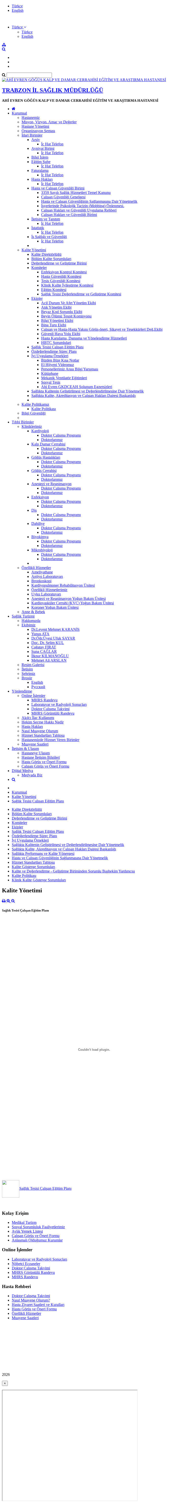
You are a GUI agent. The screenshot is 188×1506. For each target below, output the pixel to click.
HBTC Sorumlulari (56, 343)
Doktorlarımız (52, 440)
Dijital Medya (22, 771)
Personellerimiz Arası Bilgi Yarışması (69, 369)
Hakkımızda (31, 621)
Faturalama (39, 170)
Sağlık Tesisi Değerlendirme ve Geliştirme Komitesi (81, 294)
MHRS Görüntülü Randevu (52, 713)
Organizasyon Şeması (38, 131)
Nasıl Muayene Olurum (40, 731)
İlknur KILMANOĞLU (50, 656)
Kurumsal (19, 113)
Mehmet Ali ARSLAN (49, 660)
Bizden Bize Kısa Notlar (60, 360)
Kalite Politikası (43, 409)
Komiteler (39, 268)
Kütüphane (49, 373)
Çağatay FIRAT (43, 647)
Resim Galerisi (33, 665)
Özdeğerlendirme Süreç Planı (54, 351)
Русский (38, 687)
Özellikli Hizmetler (36, 568)
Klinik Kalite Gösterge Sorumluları (39, 880)
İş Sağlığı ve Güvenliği (49, 237)
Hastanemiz (31, 117)
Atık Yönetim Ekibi (56, 307)
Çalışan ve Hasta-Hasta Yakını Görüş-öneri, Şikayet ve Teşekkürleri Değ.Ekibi (102, 329)
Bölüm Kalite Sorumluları (51, 259)
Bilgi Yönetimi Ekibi (57, 320)
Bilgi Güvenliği (34, 413)
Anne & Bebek (33, 612)
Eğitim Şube (40, 162)
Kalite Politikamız (35, 404)
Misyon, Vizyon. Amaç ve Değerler (49, 122)
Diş (34, 510)
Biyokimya (39, 537)
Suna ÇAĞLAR (44, 651)
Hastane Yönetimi (35, 126)
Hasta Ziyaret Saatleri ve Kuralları (38, 1305)
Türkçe (17, 6)
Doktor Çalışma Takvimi (50, 709)
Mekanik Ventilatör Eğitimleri (64, 378)
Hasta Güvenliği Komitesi (61, 276)
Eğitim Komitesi (53, 290)
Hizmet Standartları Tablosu (43, 735)
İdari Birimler (32, 135)
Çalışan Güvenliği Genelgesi (63, 197)
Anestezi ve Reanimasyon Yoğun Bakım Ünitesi (68, 598)
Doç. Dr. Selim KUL (47, 643)
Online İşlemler (33, 696)
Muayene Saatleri (35, 744)
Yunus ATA (40, 634)
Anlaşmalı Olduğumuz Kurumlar (37, 1240)
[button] (19, 27)
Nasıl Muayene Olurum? (31, 1300)
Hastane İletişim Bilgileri (41, 757)
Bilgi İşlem (39, 157)
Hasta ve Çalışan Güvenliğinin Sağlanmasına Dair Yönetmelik (89, 201)
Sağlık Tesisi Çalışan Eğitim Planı (57, 347)
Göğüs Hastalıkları (45, 457)
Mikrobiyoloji (42, 550)
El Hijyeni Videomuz (57, 365)
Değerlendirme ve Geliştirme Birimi (59, 263)
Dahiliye (38, 523)
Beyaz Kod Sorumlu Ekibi (61, 312)
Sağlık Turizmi (23, 616)
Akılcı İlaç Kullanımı (38, 718)
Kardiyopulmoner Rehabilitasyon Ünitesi (63, 585)
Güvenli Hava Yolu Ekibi (60, 334)
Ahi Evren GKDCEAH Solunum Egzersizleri (76, 387)
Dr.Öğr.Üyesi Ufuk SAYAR (53, 638)
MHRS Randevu (44, 700)
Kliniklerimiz (32, 426)
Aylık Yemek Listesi (27, 1231)
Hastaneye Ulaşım (36, 753)
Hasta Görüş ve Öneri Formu (44, 762)
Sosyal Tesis (50, 382)
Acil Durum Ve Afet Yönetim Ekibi (68, 303)
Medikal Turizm (24, 1222)
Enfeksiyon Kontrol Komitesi (64, 272)
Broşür (27, 678)
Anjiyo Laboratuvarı (47, 576)
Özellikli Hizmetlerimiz (49, 590)
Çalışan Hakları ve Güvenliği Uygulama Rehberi (79, 210)
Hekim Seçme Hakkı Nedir (43, 722)
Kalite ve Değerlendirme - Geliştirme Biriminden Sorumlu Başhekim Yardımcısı (73, 871)
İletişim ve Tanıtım (45, 219)
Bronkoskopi (41, 581)
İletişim (27, 669)
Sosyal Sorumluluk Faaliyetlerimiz (38, 1227)
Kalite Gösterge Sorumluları (33, 867)
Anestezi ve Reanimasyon (51, 484)
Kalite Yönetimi (34, 250)
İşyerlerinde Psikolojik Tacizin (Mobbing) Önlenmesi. (82, 206)
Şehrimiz (28, 673)
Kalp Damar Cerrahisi (48, 444)
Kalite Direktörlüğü (46, 254)
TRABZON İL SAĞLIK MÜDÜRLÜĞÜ (52, 90)
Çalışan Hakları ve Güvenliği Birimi (69, 215)
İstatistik (37, 228)
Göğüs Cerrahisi (44, 470)
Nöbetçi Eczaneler (26, 1264)
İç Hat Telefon (52, 144)
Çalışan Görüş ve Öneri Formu (45, 766)
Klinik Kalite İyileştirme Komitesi (67, 285)
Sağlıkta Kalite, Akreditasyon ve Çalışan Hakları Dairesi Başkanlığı (83, 395)
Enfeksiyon (40, 497)
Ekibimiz (28, 625)
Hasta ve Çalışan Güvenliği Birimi (57, 188)
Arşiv (35, 140)
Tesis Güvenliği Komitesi (60, 281)
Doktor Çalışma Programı (61, 435)
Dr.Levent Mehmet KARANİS (55, 629)
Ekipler (37, 298)
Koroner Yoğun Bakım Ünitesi (55, 607)
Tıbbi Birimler (23, 422)
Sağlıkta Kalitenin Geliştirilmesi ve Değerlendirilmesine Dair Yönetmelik (87, 391)
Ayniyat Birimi (42, 148)
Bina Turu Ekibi (53, 325)
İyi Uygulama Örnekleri (49, 356)
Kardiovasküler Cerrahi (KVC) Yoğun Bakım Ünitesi (72, 603)
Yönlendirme (22, 691)
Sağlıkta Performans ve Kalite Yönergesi (43, 853)
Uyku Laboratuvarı (46, 594)
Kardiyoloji (40, 431)
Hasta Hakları (42, 179)
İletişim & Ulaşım (25, 749)
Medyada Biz (32, 775)
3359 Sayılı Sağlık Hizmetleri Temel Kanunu (76, 192)
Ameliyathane (42, 572)
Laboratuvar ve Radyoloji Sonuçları (59, 704)
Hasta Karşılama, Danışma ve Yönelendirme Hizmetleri (84, 338)
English (18, 10)
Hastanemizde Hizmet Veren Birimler (50, 740)
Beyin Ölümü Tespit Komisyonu (66, 316)
